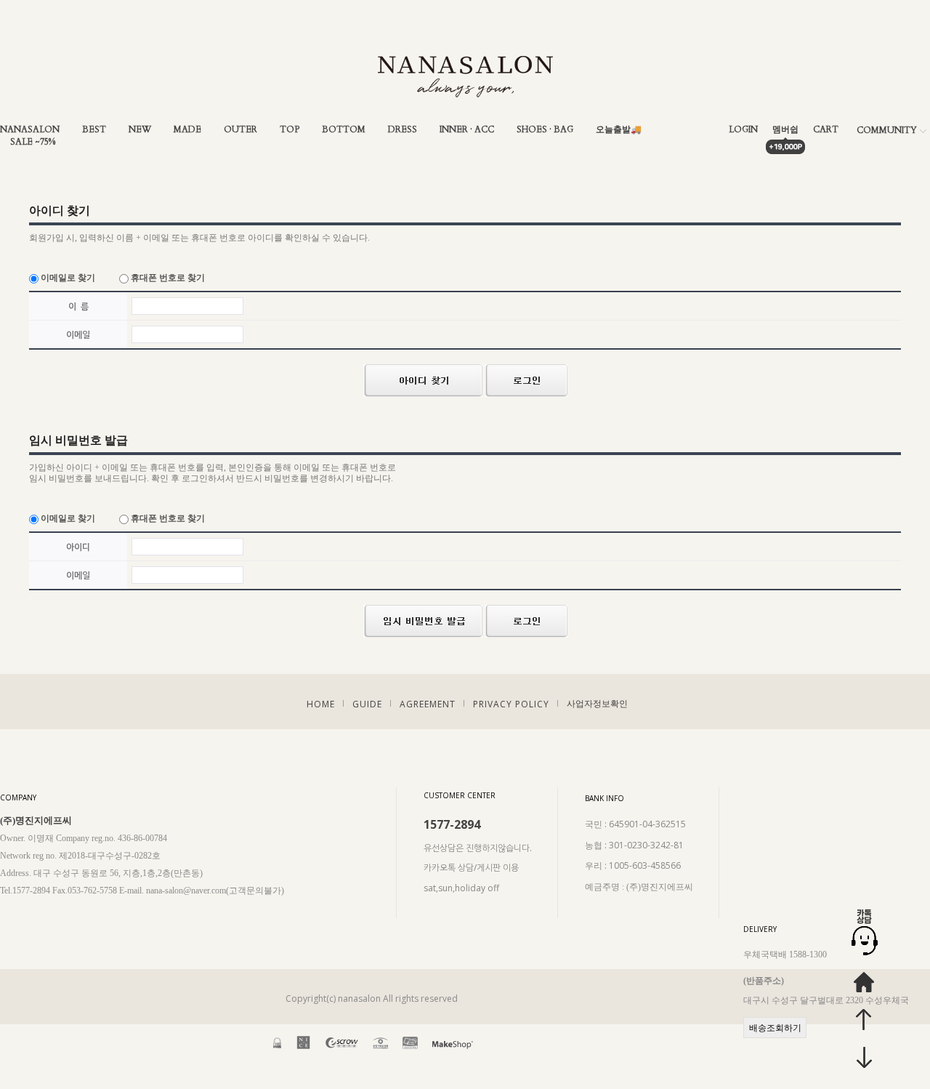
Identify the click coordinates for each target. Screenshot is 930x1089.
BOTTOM (343, 129)
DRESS (402, 129)
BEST (94, 129)
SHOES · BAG (545, 129)
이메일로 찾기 (67, 278)
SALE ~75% (32, 142)
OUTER (240, 129)
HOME (321, 704)
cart (825, 129)
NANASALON (30, 129)
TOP (289, 129)
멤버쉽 (785, 129)
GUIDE (367, 704)
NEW (140, 129)
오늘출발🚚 (619, 129)
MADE (187, 129)
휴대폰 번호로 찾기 (167, 278)
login (743, 129)
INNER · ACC (467, 129)
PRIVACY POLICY (511, 704)
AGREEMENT (428, 704)
